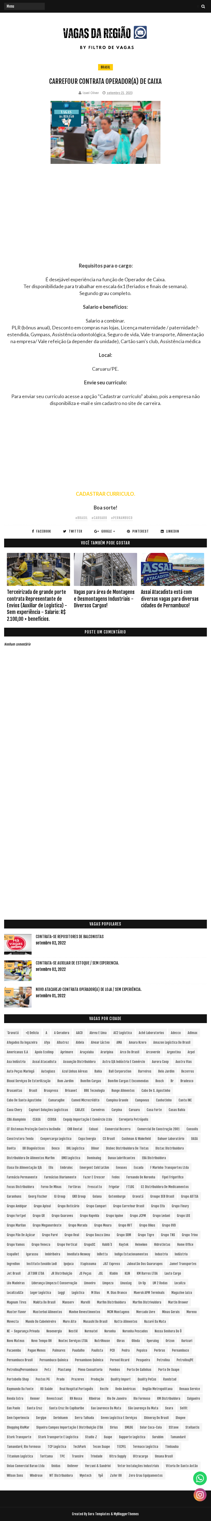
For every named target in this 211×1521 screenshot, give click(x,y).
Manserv (68, 1302)
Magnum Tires (16, 1302)
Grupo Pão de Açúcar (21, 1235)
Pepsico (142, 1350)
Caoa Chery (14, 1110)
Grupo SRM (124, 1235)
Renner (35, 1398)
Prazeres (77, 1379)
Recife (104, 1389)
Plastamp (64, 1370)
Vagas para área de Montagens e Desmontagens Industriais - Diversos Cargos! (104, 598)
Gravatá (137, 1196)
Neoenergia (54, 1331)
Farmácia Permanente (22, 1177)
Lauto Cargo (173, 1273)
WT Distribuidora (61, 1475)
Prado (61, 1379)
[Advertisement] (105, 223)
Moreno (192, 1312)
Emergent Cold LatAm (94, 1167)
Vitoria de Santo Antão (182, 1466)
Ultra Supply (117, 1456)
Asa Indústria (16, 1062)
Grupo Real (72, 1235)
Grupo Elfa (158, 1206)
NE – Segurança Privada (23, 1331)
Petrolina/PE (185, 1360)
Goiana (97, 1196)
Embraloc (66, 1167)
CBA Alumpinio (16, 1119)
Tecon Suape (101, 1447)
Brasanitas (14, 1091)
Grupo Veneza (41, 1244)
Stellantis (192, 1427)
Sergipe (41, 1418)
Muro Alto (69, 1321)
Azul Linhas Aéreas (75, 1071)
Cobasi (93, 1129)
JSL (100, 1273)
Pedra (126, 1350)
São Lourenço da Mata (143, 1408)
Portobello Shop (18, 1379)
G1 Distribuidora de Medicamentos (165, 1187)
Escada (138, 1167)
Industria (161, 1254)
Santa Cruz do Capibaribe (66, 1408)
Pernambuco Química (54, 1360)
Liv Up (142, 1283)
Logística (78, 1293)
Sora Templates (99, 1514)
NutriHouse (102, 1341)
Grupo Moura (103, 1225)
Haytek (123, 1244)
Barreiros (144, 1071)
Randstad (169, 1379)
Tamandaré (178, 1437)
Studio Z (91, 1437)
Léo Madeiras (16, 1283)
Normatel (91, 1331)
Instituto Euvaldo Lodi (42, 1264)
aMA (119, 1042)
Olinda (136, 1341)
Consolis (192, 1129)
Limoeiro (90, 1283)
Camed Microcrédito (85, 1100)
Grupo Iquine (114, 1216)
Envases (121, 1167)
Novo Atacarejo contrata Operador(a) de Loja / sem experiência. (88, 989)
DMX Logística (71, 1158)
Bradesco (187, 1081)
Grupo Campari (96, 1206)
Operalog (153, 1341)
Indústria (181, 1254)
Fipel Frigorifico (173, 1177)
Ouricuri (186, 1341)
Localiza (179, 1283)
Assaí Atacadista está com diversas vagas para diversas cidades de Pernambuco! (170, 598)
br (172, 1081)
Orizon (170, 1341)
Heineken (141, 1244)
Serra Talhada (84, 1418)
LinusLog (126, 1283)
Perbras (159, 1350)
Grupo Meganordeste (47, 1225)
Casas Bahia (177, 1110)
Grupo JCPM (138, 1216)
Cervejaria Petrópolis (133, 1119)
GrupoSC (89, 1244)
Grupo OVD (169, 1225)
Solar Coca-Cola (151, 1427)
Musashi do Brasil (95, 1321)
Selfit (184, 1408)
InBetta (102, 1254)
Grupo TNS (168, 1235)
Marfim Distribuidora (111, 1302)
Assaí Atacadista (44, 1062)
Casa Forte (154, 1110)
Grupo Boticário (68, 1206)
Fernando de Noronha (140, 1177)
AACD (79, 1033)
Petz (48, 1370)
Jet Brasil (14, 1273)
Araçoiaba (87, 1052)
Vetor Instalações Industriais (138, 1466)
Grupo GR (39, 1216)
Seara (169, 1408)
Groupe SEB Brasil (162, 1196)
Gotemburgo (117, 1196)
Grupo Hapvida (89, 1216)
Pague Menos (37, 1350)
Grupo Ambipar (17, 1206)
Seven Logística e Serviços (119, 1418)
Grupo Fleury (180, 1206)
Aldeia (80, 1042)
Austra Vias (184, 1062)
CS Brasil (109, 1139)
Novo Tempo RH (41, 1341)
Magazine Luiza (181, 1293)
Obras (121, 1341)
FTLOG (130, 1187)
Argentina (174, 1052)
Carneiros (98, 1110)
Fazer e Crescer (94, 1177)
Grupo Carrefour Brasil (128, 1206)
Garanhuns (14, 1196)
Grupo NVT (125, 1225)
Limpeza (107, 1283)
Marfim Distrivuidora (147, 1302)
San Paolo (13, 1408)
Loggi (61, 1293)
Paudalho (78, 1350)
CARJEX (79, 1110)
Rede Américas (125, 1389)
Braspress (51, 1091)
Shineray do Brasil (156, 1418)
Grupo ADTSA (189, 1196)
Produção (97, 1379)
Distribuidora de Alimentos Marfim (31, 1158)
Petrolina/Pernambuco (22, 1370)
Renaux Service (189, 1389)
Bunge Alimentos (123, 1091)
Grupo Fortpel (16, 1216)
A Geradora (61, 1033)
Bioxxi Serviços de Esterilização (29, 1081)
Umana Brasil (164, 1456)
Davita (11, 1148)
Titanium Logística (20, 1456)
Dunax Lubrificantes (121, 1158)
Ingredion (13, 1264)
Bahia (98, 1071)
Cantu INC (185, 1100)
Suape (108, 1437)
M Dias (95, 1293)
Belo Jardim (166, 1071)
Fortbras (74, 1187)
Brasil (105, 67)
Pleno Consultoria (90, 1370)
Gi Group (59, 1196)
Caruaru (134, 1110)
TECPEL (121, 1447)
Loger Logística (40, 1293)
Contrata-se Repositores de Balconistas (70, 936)
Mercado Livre (145, 1312)
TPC (62, 1456)
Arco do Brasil (129, 1052)
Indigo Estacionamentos (131, 1254)
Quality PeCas (147, 1379)
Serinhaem (60, 1418)
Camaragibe (56, 1100)
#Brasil (81, 518)
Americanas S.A (17, 1052)
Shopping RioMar (18, 1427)
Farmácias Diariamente (60, 1177)
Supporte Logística (132, 1437)
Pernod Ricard (119, 1360)
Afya (47, 1042)
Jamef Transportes (183, 1264)
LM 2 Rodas (160, 1283)
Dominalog (94, 1158)
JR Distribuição (61, 1273)
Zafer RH (116, 1475)
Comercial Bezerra (118, 1129)
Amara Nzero (137, 1042)
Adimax (192, 1033)
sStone (174, 1427)
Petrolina (163, 1360)
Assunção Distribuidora (79, 1062)
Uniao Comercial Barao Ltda (26, 1466)
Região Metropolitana (158, 1389)
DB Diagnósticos (34, 1148)
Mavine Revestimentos (84, 1312)
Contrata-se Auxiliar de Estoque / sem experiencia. (77, 963)
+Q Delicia (32, 1033)
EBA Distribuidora (154, 1158)
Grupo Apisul (42, 1206)
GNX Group (79, 1196)
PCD (112, 1350)
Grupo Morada (77, 1225)
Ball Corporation (120, 1071)
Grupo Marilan (16, 1225)
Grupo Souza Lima (98, 1235)
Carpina (117, 1110)
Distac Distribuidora (170, 1148)
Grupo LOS (183, 1216)
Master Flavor (16, 1312)
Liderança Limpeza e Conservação (54, 1283)
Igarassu (32, 1254)
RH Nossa (76, 1398)
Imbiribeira (52, 1254)
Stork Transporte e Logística (58, 1437)
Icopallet (13, 1254)
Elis (51, 1167)
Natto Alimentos (125, 1321)
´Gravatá (13, 1033)
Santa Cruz (34, 1408)
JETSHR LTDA (35, 1273)
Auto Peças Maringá (20, 1071)
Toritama (46, 1456)
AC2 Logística (122, 1033)
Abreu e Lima (98, 1033)
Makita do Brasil (44, 1302)
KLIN (127, 1273)
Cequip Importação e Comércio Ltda (87, 1119)
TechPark (79, 1447)
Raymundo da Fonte (20, 1389)
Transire (78, 1456)
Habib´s (107, 1244)
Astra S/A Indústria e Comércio (123, 1062)
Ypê (100, 1475)
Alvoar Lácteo (100, 1042)
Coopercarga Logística (55, 1139)
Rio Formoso (142, 1398)
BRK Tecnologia (94, 1091)
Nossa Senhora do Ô (168, 1331)
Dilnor (95, 1148)
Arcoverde (153, 1052)
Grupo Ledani (161, 1216)
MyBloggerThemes (126, 1514)
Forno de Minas (51, 1187)
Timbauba (172, 1447)
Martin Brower (178, 1302)
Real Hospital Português (76, 1389)
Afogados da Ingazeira (22, 1042)
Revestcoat (55, 1398)
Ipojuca (69, 1264)
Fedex (116, 1177)
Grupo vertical (67, 1244)
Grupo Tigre (146, 1235)
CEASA (37, 1119)
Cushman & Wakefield (136, 1139)
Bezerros (187, 1071)
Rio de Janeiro (117, 1398)
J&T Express (111, 1264)
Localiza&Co (15, 1293)
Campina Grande (117, 1100)
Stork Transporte (19, 1437)
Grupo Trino (190, 1235)
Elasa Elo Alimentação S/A (24, 1167)
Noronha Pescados (135, 1331)
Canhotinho (164, 1100)
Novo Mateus (15, 1341)
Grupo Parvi (50, 1235)
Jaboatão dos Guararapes (145, 1264)
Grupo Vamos (16, 1244)
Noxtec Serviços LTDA (73, 1341)
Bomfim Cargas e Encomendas (128, 1081)
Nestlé (73, 1331)
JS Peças (85, 1273)
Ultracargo (140, 1456)
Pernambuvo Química (89, 1360)
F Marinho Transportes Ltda (169, 1167)
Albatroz (63, 1042)
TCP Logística (57, 1447)
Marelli (85, 1302)
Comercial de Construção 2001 (158, 1129)
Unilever (72, 1466)
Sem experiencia (18, 1418)
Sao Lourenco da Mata (106, 1408)
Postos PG (43, 1379)
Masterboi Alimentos (47, 1312)
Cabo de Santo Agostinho (24, 1100)
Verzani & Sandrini (98, 1466)
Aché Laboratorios (151, 1033)
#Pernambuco (122, 518)
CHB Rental (74, 1129)
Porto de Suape (168, 1370)
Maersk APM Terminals (149, 1293)
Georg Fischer (37, 1196)
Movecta (13, 1321)
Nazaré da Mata (155, 1321)
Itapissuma (88, 1264)
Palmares (58, 1350)
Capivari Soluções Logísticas (48, 1110)
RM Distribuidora (168, 1398)
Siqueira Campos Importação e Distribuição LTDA (69, 1427)
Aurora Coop (160, 1062)
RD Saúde (46, 1389)
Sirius (114, 1427)
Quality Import (121, 1379)
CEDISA (52, 1119)
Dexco (56, 1148)
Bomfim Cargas (90, 1081)
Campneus (142, 1100)
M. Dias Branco (117, 1293)
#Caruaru (99, 518)
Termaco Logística (145, 1447)
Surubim (157, 1437)
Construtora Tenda (20, 1139)
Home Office (185, 1244)
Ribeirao (94, 1398)
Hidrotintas (162, 1244)
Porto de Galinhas (139, 1370)
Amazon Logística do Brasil (171, 1042)
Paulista (97, 1350)
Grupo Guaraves (62, 1216)
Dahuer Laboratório (171, 1139)
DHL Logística (75, 1148)
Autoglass (48, 1071)
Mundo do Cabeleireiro (41, 1321)
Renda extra (15, 1398)
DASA (194, 1139)
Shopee (180, 1418)
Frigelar (114, 1187)
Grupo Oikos (147, 1225)
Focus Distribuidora (20, 1187)
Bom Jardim (65, 1081)
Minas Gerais (171, 1312)
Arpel (191, 1052)
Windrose (36, 1475)
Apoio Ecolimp (44, 1052)
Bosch (160, 1081)
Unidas (55, 1466)
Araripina (107, 1052)
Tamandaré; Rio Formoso (24, 1447)
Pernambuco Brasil (20, 1360)
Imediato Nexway (78, 1254)
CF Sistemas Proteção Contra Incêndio (33, 1129)
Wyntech (85, 1475)
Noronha (110, 1331)
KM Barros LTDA (147, 1273)
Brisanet (71, 1091)
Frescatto (95, 1187)
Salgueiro (193, 1398)
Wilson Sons (15, 1475)
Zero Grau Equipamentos (146, 1475)
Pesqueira (143, 1360)
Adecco (176, 1033)
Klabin (114, 1273)
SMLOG (129, 1427)
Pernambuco (180, 1350)
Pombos (114, 1370)
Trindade (96, 1456)
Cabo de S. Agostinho (155, 1091)
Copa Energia (87, 1139)
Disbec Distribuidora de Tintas (127, 1148)
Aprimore (66, 1052)
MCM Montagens (118, 1312)
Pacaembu (14, 1350)
